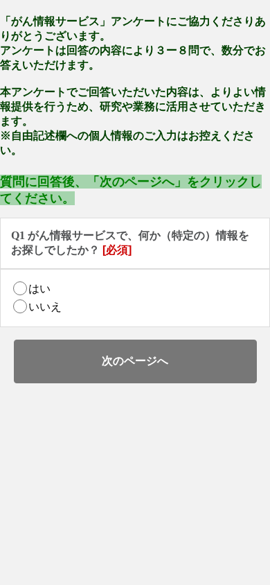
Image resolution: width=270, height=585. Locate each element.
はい (39, 289)
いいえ (45, 307)
